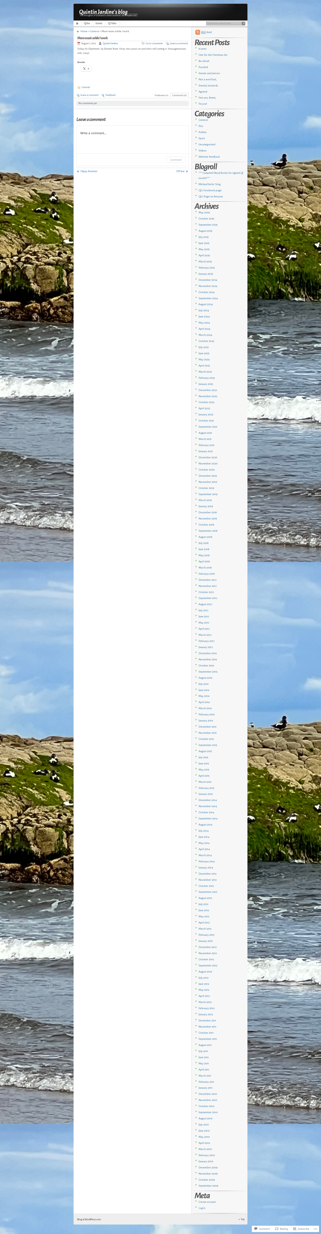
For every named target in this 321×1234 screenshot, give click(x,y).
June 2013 (204, 910)
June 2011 (204, 1057)
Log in (202, 1208)
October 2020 (207, 469)
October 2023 (206, 341)
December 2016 (208, 653)
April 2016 (204, 702)
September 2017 (208, 598)
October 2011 (206, 1032)
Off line (180, 171)
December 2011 (207, 1020)
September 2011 (208, 1039)
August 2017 (205, 604)
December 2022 (208, 390)
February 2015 (206, 788)
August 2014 (205, 824)
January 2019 (206, 506)
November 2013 (208, 879)
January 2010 (206, 1161)
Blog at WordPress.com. (89, 1219)
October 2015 (206, 739)
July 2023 (204, 347)
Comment (176, 159)
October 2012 (206, 959)
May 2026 (204, 212)
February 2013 (206, 934)
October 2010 (206, 1106)
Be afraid (204, 61)
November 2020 (208, 463)
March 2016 (205, 708)
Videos (202, 150)
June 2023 (204, 353)
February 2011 (206, 1081)
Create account (207, 1202)
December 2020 (208, 457)
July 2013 (203, 904)
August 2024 (206, 304)
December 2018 (208, 512)
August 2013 (205, 898)
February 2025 (207, 267)
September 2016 (208, 671)
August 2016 (205, 677)
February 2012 (207, 1008)
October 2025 (206, 218)
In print (202, 48)
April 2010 (204, 1143)
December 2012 (208, 947)
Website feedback (209, 156)
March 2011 (205, 1075)
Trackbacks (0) (161, 95)
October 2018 (206, 524)
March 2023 (205, 371)
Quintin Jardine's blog (103, 11)
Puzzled (203, 67)
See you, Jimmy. (207, 97)
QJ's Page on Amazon (211, 196)
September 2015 (208, 745)
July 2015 (203, 757)
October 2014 (206, 812)
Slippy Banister (89, 171)
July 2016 (204, 684)
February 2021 (207, 445)
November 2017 (208, 586)
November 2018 (208, 518)
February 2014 (207, 861)
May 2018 (204, 555)
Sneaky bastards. (208, 85)
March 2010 (205, 1149)
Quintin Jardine (110, 43)
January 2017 (206, 647)
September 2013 (208, 892)
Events (99, 23)
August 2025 (205, 231)
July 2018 (204, 543)
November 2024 (208, 286)
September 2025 (208, 224)
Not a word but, (208, 79)
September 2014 (208, 818)
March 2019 (205, 500)
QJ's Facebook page (210, 190)
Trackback (110, 95)
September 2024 (208, 298)
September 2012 (208, 965)
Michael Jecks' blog (210, 184)
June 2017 (204, 616)
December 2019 (208, 475)
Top (243, 1219)
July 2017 (203, 610)
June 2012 (204, 984)
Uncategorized (207, 144)
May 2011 (204, 1063)
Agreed (203, 91)
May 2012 (204, 990)
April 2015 (204, 775)
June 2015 (204, 763)
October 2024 (207, 292)
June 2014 (204, 837)
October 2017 (206, 592)
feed (206, 32)
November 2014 (208, 806)
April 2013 (204, 922)
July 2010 (204, 1124)
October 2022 (206, 402)
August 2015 (205, 751)
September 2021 (208, 426)
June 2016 (204, 690)
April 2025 (204, 255)
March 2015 (205, 782)
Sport (202, 138)
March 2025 (205, 261)
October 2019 (206, 488)
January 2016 (206, 720)
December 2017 (208, 580)
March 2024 (205, 335)
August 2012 (205, 971)
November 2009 (208, 1173)
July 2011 (203, 1051)
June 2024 (204, 316)
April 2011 (204, 1069)
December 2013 (207, 873)
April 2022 (204, 408)
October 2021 (206, 420)
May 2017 (204, 622)
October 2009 (207, 1179)
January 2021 (206, 451)
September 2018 (208, 530)
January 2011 (206, 1087)
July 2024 (204, 310)
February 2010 (207, 1155)
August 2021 (205, 433)
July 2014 (204, 830)
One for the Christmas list (213, 55)
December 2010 (208, 1094)
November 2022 (208, 396)
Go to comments (154, 43)
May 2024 (204, 322)
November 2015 (208, 732)
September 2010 (208, 1112)
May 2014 (204, 843)
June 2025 (204, 243)
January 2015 (206, 794)
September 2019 (208, 494)
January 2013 (206, 941)
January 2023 (206, 384)
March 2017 (205, 635)
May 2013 (204, 916)
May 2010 (204, 1137)
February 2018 (207, 573)
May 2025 (204, 249)
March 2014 (205, 855)
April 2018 (204, 561)
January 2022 (206, 414)
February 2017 (207, 641)
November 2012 (208, 953)
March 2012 (205, 1002)
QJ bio (87, 23)
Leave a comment (179, 43)
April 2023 (204, 365)
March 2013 (205, 928)
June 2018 (204, 549)
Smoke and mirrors (209, 73)
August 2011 (205, 1045)
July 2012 (203, 977)
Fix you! (203, 103)
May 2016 (204, 696)
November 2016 (208, 659)
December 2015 (207, 726)
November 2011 (207, 1026)
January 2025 (206, 273)
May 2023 (204, 359)
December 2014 (208, 800)
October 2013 (206, 886)
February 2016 (207, 714)
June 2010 (204, 1130)
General (94, 31)
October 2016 (206, 665)
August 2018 (205, 537)
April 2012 (204, 996)
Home (78, 23)
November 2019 (208, 482)
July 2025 (204, 237)
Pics (201, 126)
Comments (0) (179, 95)
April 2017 (204, 628)
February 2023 (207, 378)
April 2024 (204, 328)
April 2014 (204, 849)
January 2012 (206, 1014)
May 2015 (204, 769)
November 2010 (208, 1100)
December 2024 (208, 280)
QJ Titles (112, 23)
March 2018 (205, 567)
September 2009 (208, 1185)
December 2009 (208, 1167)
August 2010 (206, 1118)
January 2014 (206, 867)
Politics (203, 132)
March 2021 (205, 439)
